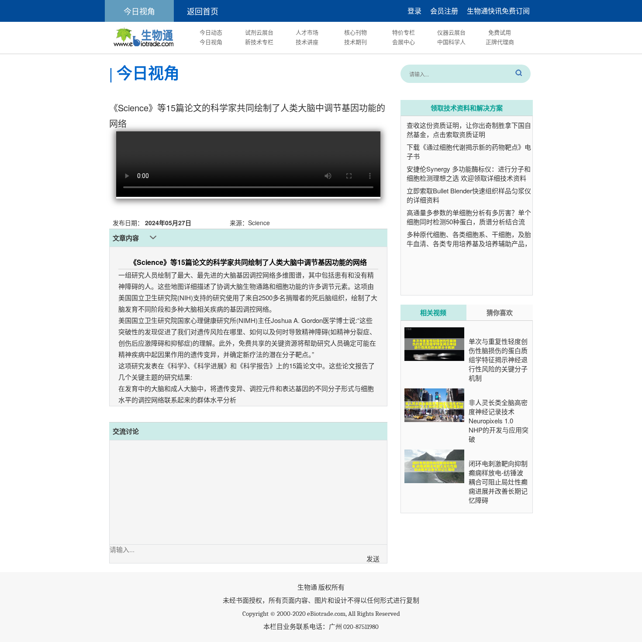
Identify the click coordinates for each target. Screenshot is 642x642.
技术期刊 (355, 42)
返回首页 (202, 11)
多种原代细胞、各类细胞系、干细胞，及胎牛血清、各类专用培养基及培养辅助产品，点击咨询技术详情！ (469, 243)
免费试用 (499, 32)
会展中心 (403, 42)
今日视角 (211, 42)
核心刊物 (355, 32)
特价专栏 (403, 32)
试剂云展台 (259, 32)
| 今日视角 (144, 73)
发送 (373, 558)
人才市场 (307, 32)
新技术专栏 (259, 42)
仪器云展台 (451, 32)
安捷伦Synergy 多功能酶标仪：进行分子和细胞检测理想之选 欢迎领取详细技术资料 (469, 173)
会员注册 (444, 11)
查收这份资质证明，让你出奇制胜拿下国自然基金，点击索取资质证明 (469, 129)
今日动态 (211, 32)
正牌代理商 (500, 42)
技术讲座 (307, 42)
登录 (414, 11)
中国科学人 (451, 42)
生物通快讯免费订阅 (498, 11)
